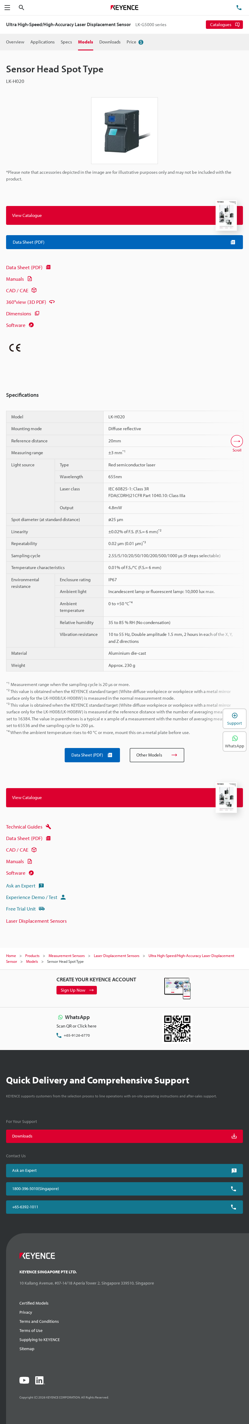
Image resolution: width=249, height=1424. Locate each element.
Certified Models (34, 1303)
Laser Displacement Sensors (36, 921)
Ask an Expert (21, 885)
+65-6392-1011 (25, 1207)
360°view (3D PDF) (26, 302)
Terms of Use (31, 1330)
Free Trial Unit (21, 908)
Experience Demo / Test (31, 897)
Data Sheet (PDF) (24, 267)
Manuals (15, 279)
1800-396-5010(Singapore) (35, 1188)
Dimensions (18, 313)
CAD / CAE (17, 290)
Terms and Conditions (39, 1321)
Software (16, 325)
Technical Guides (24, 826)
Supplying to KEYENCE (39, 1339)
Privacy (25, 1312)
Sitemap (26, 1348)
